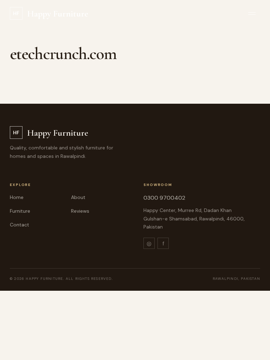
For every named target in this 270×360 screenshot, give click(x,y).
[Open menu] (252, 13)
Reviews (80, 211)
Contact (19, 224)
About (78, 197)
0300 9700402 (164, 197)
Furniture (20, 211)
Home (17, 197)
